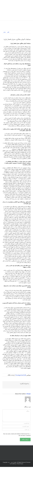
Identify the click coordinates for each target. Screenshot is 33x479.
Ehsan (29, 394)
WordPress (13, 463)
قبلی (8, 32)
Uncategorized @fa (20, 375)
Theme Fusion (20, 463)
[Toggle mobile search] (27, 2)
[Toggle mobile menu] (30, 2)
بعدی (4, 32)
